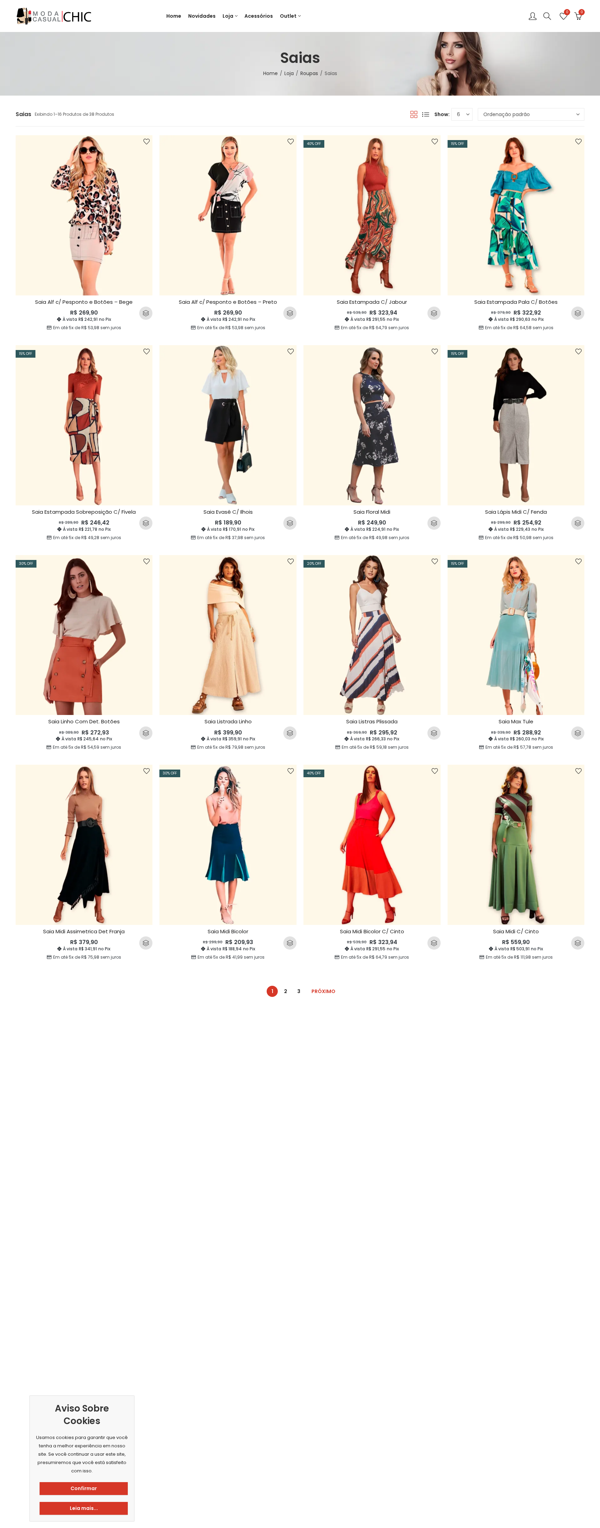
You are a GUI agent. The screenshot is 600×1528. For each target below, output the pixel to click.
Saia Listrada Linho (228, 721)
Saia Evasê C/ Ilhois (228, 511)
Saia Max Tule (516, 721)
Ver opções (145, 313)
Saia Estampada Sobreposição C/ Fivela (84, 511)
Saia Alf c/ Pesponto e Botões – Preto (228, 302)
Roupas (309, 73)
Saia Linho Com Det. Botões (84, 721)
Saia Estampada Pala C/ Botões (516, 302)
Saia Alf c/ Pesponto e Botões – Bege (84, 302)
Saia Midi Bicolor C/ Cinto (372, 931)
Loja (289, 73)
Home (270, 73)
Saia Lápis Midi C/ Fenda (516, 511)
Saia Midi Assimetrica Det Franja (84, 931)
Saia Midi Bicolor (228, 931)
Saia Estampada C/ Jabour (372, 302)
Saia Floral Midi (371, 511)
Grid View (413, 114)
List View (425, 114)
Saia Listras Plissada (372, 721)
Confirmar (83, 1488)
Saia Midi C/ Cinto (516, 931)
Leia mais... (84, 1508)
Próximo (323, 991)
